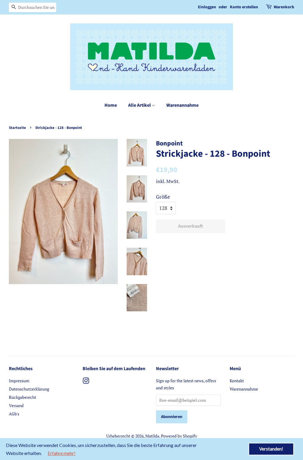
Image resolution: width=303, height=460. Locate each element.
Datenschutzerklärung (29, 389)
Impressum (19, 380)
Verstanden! (271, 448)
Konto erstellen (244, 7)
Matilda (152, 436)
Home (110, 105)
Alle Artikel (140, 105)
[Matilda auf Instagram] (86, 382)
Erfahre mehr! (61, 453)
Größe (163, 196)
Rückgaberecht (22, 397)
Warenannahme (182, 105)
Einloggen (207, 7)
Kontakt (237, 380)
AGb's (14, 414)
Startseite (17, 127)
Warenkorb (284, 7)
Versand (16, 405)
